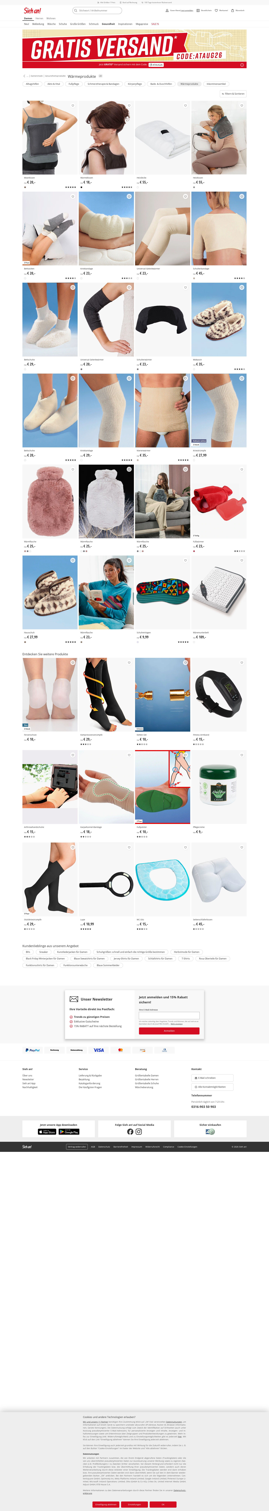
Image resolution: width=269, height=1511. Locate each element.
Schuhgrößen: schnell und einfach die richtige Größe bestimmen (131, 951)
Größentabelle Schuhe (147, 1083)
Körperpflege (135, 83)
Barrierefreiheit (120, 1146)
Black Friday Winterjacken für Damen (45, 958)
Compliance (168, 1146)
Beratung (141, 1069)
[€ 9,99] (162, 592)
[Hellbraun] (194, 278)
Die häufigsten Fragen (90, 1087)
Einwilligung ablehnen (105, 1504)
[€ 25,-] (50, 501)
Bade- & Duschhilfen (161, 83)
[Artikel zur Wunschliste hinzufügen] (72, 105)
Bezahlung (84, 1079)
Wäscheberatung (144, 1087)
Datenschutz (104, 1146)
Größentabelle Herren (146, 1079)
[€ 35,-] (219, 319)
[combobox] (103, 10)
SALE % (155, 23)
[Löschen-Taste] (119, 10)
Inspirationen (125, 23)
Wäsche (51, 23)
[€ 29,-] (50, 319)
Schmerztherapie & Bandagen (103, 83)
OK (163, 1504)
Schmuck (93, 23)
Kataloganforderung (89, 1083)
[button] (23, 76)
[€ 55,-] (162, 138)
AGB (93, 1146)
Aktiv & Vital (53, 83)
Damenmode (37, 76)
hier (180, 1436)
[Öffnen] (242, 65)
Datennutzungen (174, 1422)
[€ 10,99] (106, 879)
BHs (28, 951)
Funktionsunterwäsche (75, 965)
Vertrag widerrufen (77, 1146)
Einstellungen (134, 1504)
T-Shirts (186, 958)
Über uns (27, 1075)
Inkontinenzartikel (216, 83)
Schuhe (63, 23)
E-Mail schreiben (205, 1078)
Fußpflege (74, 83)
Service (83, 1069)
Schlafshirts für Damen (160, 958)
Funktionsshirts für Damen (40, 965)
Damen (28, 18)
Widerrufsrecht (152, 1146)
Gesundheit (108, 23)
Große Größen (78, 23)
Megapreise (142, 23)
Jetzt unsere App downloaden (58, 1124)
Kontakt (196, 1069)
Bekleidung (38, 23)
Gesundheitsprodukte (55, 76)
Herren (39, 18)
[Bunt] (81, 642)
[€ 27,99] (50, 592)
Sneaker (43, 951)
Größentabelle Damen (147, 1075)
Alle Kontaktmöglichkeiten (212, 1086)
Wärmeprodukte (189, 83)
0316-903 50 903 (203, 1106)
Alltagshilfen (32, 83)
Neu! (26, 23)
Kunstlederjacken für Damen (72, 951)
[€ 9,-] (219, 787)
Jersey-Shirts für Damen (126, 958)
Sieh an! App (28, 1083)
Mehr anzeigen (177, 1024)
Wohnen (51, 18)
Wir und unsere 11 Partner (95, 1422)
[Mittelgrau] (194, 187)
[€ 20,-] (50, 138)
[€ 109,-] (219, 592)
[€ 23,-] (106, 228)
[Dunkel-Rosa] (25, 551)
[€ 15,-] (219, 695)
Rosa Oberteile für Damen (213, 958)
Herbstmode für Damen (186, 951)
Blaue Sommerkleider (108, 965)
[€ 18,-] (106, 138)
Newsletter (28, 1079)
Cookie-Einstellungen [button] (187, 1146)
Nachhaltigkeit (30, 1087)
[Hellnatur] (25, 278)
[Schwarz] (81, 187)
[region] (134, 1461)
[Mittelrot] (194, 551)
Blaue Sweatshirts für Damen (89, 958)
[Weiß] (138, 187)
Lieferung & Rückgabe (90, 1075)
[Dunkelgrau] (81, 369)
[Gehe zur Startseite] (32, 10)
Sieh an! (27, 1069)
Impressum (136, 1146)
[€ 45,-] (219, 228)
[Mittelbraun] (25, 187)
